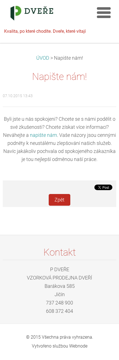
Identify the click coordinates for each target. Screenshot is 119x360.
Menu (103, 12)
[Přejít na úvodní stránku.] (47, 14)
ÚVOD (42, 58)
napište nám (43, 135)
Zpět (59, 200)
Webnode (78, 346)
